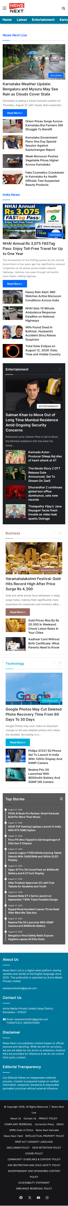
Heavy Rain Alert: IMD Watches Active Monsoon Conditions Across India (43, 296)
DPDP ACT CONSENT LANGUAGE (34, 1141)
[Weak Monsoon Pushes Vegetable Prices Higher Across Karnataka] (13, 161)
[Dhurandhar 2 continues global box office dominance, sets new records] (16, 492)
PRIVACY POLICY (48, 1118)
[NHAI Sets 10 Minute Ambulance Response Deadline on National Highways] (13, 313)
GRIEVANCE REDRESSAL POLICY (34, 1188)
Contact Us (30, 1118)
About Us (15, 1118)
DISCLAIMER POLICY (18, 1147)
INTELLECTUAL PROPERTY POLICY (44, 1135)
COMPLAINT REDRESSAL (18, 1124)
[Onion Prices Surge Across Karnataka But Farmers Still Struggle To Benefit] (13, 126)
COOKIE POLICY (34, 1153)
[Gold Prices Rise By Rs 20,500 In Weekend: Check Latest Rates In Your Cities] (16, 625)
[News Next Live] (17, 8)
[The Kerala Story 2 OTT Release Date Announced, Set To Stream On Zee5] (16, 473)
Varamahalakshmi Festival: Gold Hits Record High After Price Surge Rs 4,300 (33, 584)
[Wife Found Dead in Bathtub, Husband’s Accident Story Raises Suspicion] (13, 332)
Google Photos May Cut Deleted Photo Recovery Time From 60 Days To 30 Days (34, 714)
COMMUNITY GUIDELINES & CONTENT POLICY (34, 1159)
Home (7, 20)
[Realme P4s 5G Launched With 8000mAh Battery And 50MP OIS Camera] (16, 774)
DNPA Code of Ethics (21, 1130)
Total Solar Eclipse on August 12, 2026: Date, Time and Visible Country (43, 350)
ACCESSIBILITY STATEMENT (34, 1182)
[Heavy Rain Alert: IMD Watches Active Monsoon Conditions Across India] (13, 297)
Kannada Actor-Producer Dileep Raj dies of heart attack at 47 (45, 456)
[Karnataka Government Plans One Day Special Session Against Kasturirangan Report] (13, 142)
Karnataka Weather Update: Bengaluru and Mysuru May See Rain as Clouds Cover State (30, 89)
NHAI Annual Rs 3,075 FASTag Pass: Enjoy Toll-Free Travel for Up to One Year (33, 248)
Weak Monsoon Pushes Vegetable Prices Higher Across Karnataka (42, 160)
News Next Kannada (47, 1130)
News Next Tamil (13, 1135)
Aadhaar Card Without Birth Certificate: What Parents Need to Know (43, 643)
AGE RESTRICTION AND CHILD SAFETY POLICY (34, 1165)
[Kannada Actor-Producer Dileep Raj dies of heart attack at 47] (16, 457)
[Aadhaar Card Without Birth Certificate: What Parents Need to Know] (16, 644)
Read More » (14, 112)
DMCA (60, 1124)
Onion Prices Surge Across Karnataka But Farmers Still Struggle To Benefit (44, 125)
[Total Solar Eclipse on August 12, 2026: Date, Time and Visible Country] (13, 351)
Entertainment (43, 20)
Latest (22, 20)
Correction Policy (44, 1124)
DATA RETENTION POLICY (46, 1147)
